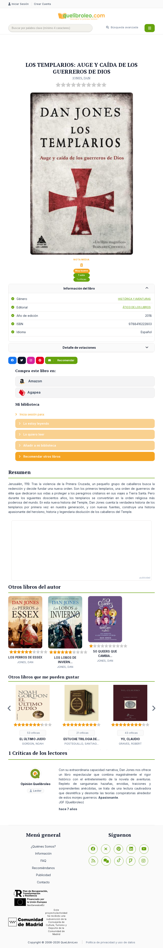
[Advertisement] (85, 48)
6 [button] (88, 750)
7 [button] (94, 750)
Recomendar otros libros (41, 456)
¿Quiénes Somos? (43, 846)
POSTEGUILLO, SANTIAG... (82, 743)
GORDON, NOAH (33, 743)
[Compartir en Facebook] (12, 360)
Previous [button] (9, 708)
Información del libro (79, 288)
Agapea (34, 392)
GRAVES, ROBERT (130, 743)
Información (43, 853)
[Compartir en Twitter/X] (22, 360)
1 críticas (81, 279)
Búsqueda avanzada (124, 27)
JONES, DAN (81, 78)
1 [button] (56, 750)
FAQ (43, 860)
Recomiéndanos (43, 868)
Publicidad (43, 875)
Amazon (34, 381)
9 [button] (107, 750)
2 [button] (62, 750)
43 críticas (131, 732)
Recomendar (65, 360)
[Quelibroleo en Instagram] (31, 360)
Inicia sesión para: (32, 414)
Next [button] (154, 708)
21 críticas (82, 732)
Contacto (43, 882)
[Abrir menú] (150, 28)
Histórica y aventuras (134, 298)
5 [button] (81, 750)
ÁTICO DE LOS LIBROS (137, 307)
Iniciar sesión (21, 4)
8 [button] (100, 750)
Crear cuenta (42, 4)
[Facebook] (93, 849)
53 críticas (33, 732)
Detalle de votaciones (79, 347)
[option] (32, 715)
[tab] (81, 288)
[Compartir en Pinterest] (40, 360)
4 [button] (75, 750)
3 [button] (69, 750)
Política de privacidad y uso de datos (110, 942)
